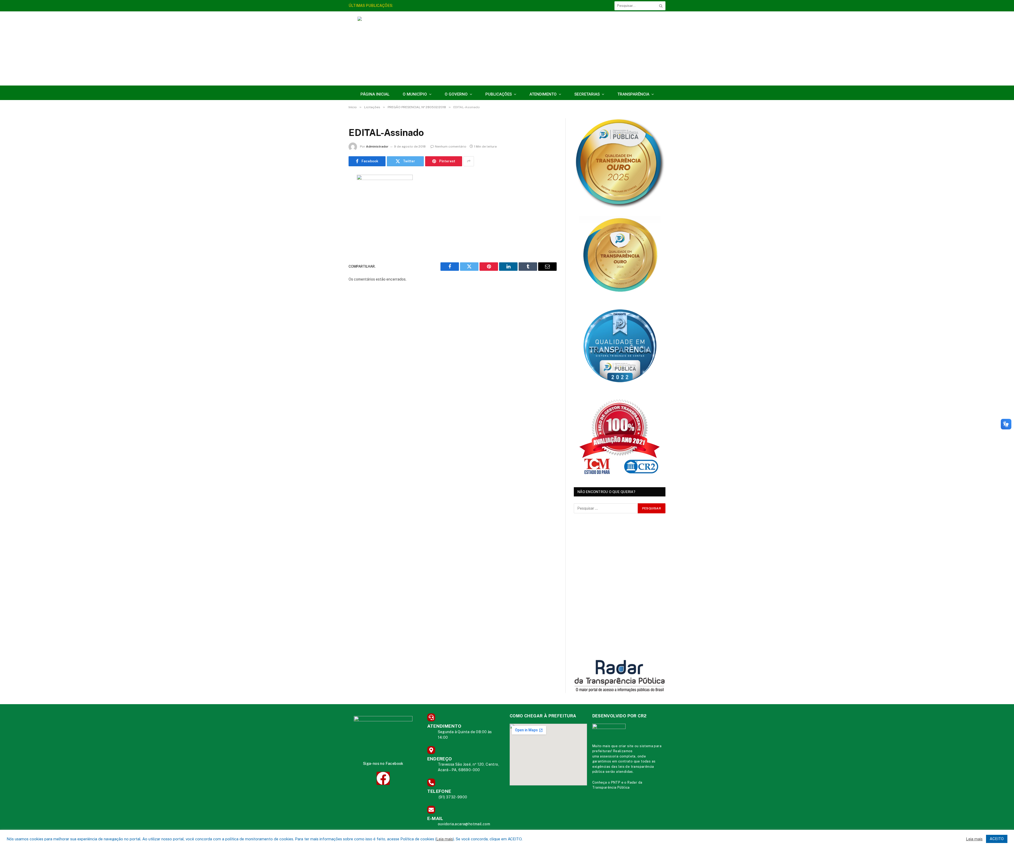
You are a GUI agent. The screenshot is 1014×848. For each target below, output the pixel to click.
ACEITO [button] (997, 839)
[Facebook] (330, 192)
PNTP (616, 782)
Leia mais (444, 839)
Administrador (377, 146)
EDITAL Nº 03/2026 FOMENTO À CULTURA (434, 5)
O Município (415, 94)
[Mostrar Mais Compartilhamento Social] (468, 161)
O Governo (456, 94)
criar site (626, 746)
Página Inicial (374, 94)
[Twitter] (330, 205)
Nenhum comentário (450, 146)
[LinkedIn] (330, 219)
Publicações (498, 94)
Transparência (633, 94)
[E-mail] (330, 246)
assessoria (609, 756)
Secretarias (587, 94)
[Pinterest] (330, 232)
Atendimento (543, 94)
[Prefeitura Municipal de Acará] (570, 51)
